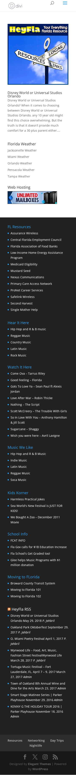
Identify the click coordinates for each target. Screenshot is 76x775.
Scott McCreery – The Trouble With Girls (39, 411)
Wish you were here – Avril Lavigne (35, 436)
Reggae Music (20, 336)
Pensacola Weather (21, 170)
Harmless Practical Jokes (28, 499)
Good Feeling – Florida (26, 380)
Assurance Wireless (24, 233)
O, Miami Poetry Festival (28, 639)
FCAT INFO (18, 540)
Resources (15, 740)
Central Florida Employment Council (36, 240)
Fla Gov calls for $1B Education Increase (39, 547)
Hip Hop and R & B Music (28, 454)
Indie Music (19, 460)
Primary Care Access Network (31, 284)
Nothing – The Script (25, 405)
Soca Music (18, 480)
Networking (36, 740)
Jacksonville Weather (22, 150)
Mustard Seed (20, 271)
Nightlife (36, 746)
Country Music (21, 342)
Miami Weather (18, 157)
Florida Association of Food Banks (34, 246)
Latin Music (19, 349)
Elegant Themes (39, 764)
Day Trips (57, 740)
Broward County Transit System (33, 583)
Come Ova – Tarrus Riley (28, 373)
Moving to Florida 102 (26, 596)
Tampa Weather (19, 176)
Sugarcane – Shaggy (25, 429)
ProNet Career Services (27, 290)
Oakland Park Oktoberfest (29, 627)
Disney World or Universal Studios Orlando (35, 94)
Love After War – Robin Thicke (32, 398)
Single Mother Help (24, 310)
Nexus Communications (27, 277)
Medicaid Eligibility (24, 264)
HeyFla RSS (21, 609)
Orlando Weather (20, 163)
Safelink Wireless (23, 297)
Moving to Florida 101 (26, 590)
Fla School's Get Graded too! (30, 553)
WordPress (40, 769)
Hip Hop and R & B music (28, 329)
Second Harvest (22, 303)
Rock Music (18, 355)
